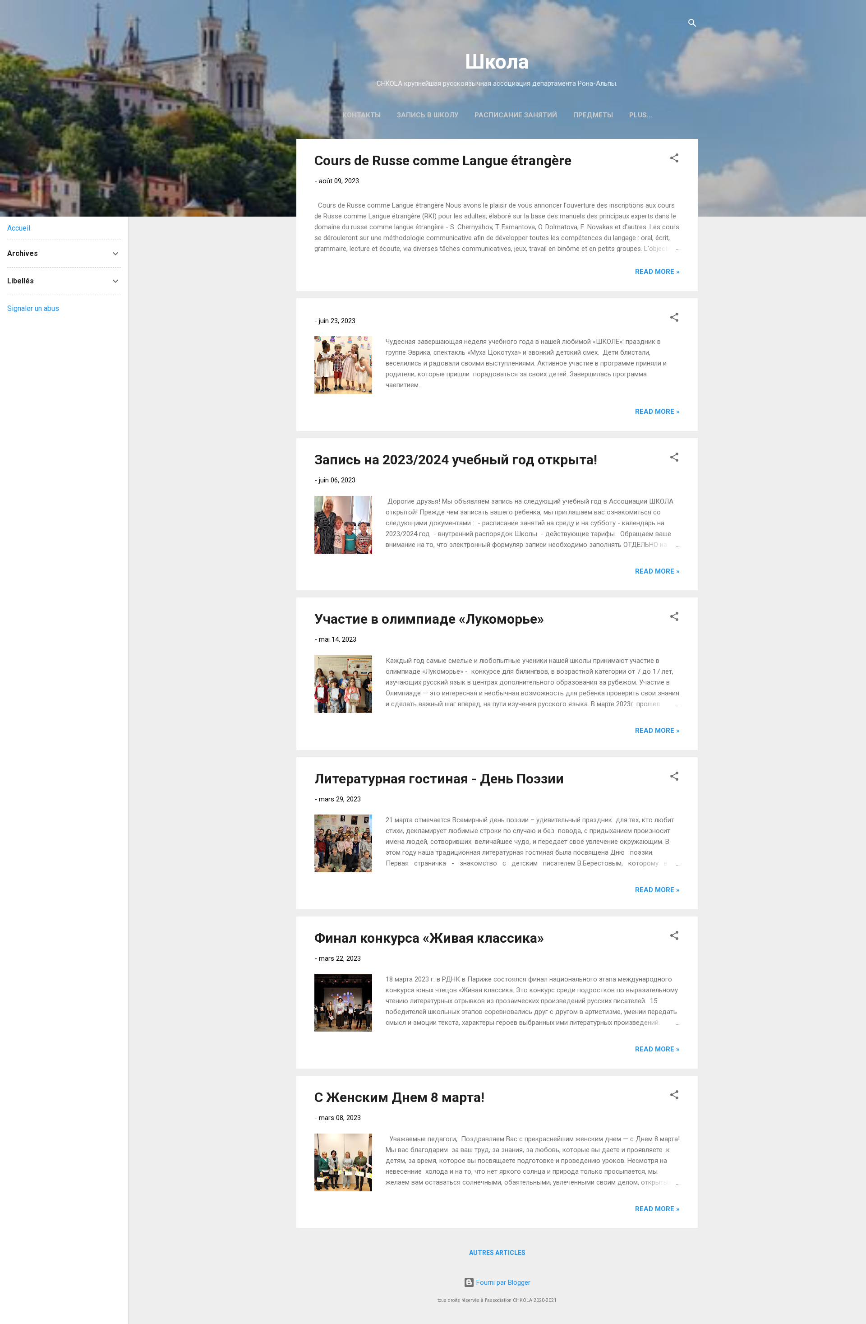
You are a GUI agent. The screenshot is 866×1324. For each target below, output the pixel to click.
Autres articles (497, 1252)
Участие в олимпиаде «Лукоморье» (429, 619)
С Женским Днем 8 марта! (399, 1097)
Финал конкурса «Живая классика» (429, 938)
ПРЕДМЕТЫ (593, 115)
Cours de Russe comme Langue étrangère (442, 160)
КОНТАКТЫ (361, 115)
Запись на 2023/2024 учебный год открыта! (455, 460)
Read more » (657, 272)
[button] (674, 160)
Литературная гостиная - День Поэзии (439, 779)
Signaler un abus (33, 308)
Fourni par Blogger (502, 1282)
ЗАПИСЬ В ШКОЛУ (427, 115)
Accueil (18, 228)
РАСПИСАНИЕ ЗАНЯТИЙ (515, 115)
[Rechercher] (692, 24)
